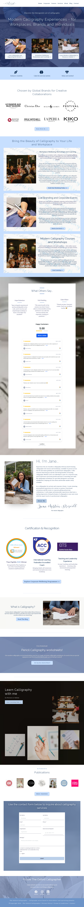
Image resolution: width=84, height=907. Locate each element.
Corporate (46, 3)
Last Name (45, 815)
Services (60, 3)
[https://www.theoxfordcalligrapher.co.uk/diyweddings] (21, 253)
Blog (70, 3)
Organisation (23, 828)
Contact (76, 3)
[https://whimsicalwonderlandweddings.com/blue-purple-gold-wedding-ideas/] (63, 783)
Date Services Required (48, 828)
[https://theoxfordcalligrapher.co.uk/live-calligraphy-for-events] (15, 46)
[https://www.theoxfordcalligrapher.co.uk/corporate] (21, 212)
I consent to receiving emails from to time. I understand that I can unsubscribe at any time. (30, 849)
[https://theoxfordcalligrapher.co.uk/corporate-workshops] (42, 46)
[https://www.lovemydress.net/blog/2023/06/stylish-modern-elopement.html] (41, 783)
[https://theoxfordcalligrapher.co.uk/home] (9, 3)
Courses (53, 3)
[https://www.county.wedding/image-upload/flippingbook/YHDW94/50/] (20, 783)
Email (21, 822)
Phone (44, 822)
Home (40, 3)
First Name (22, 815)
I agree (23, 853)
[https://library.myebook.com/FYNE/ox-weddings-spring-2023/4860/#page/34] (9, 783)
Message (22, 837)
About (66, 3)
